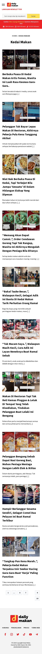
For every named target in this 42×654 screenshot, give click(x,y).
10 (37, 598)
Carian (33, 16)
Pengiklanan (16, 628)
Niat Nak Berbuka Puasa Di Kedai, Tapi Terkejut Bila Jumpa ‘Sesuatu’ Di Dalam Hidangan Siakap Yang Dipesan (18, 186)
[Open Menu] (3, 4)
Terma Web (36, 628)
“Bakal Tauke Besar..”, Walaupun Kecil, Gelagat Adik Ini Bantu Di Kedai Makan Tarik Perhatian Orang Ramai (20, 297)
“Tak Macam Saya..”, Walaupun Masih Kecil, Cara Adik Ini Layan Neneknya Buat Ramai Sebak (21, 349)
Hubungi (5, 628)
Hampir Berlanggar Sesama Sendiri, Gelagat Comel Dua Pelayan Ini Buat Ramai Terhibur (19, 514)
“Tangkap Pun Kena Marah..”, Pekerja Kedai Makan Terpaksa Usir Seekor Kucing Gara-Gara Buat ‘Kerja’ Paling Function (20, 568)
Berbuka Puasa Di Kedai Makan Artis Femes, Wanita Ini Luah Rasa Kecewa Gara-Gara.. (19, 80)
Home (14, 36)
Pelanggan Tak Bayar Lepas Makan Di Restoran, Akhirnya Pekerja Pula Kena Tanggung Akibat (20, 132)
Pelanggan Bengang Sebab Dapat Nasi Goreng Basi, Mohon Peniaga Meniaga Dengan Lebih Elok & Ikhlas (19, 462)
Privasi (26, 628)
